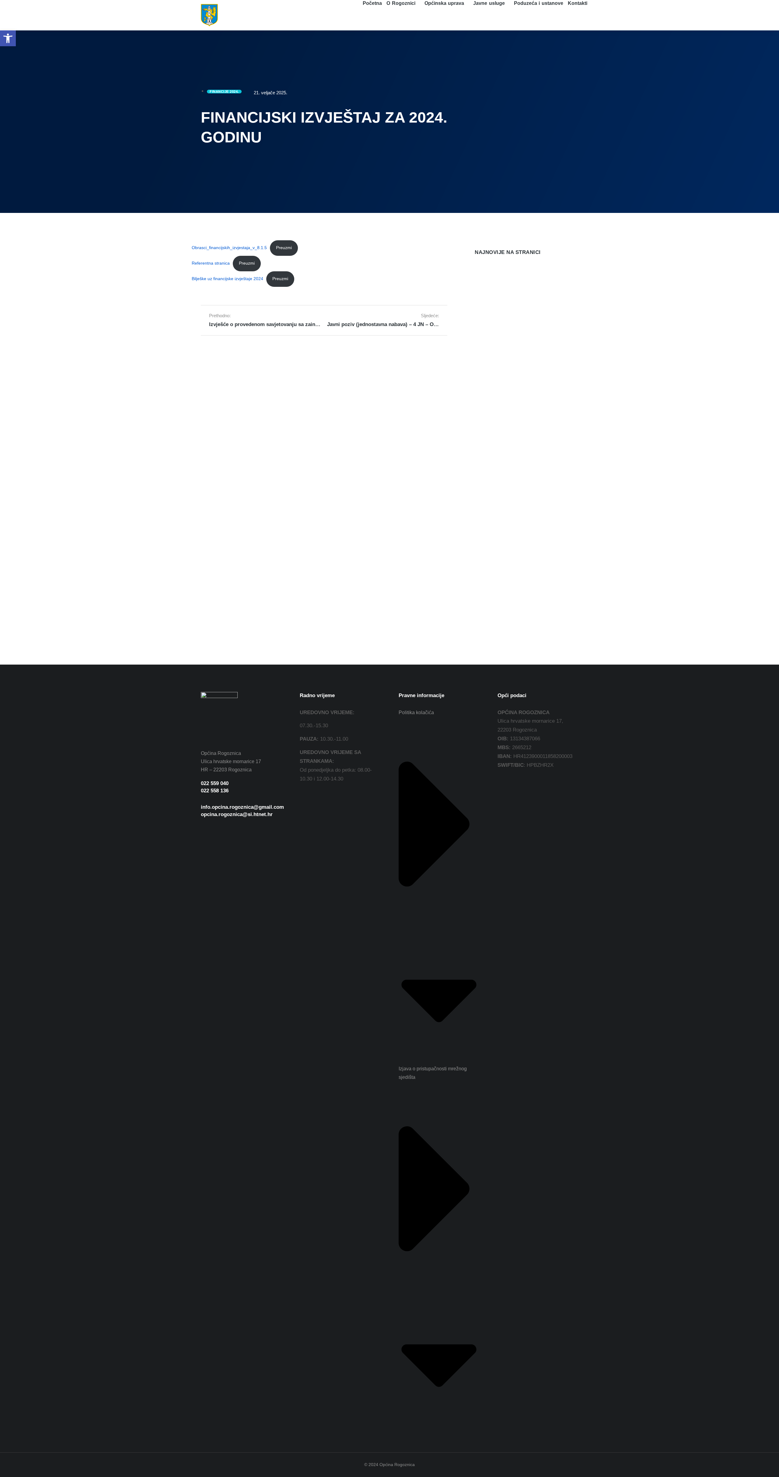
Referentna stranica (211, 263)
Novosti (482, 300)
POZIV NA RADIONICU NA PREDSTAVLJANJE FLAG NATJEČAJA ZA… (521, 345)
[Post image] (487, 275)
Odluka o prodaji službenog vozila (516, 291)
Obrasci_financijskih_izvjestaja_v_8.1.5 (229, 247)
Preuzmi (284, 247)
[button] (8, 38)
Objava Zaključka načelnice (507, 453)
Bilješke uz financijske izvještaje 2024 (227, 278)
